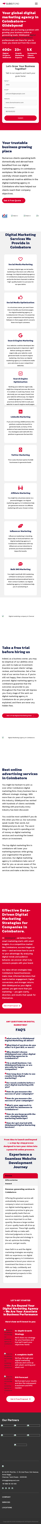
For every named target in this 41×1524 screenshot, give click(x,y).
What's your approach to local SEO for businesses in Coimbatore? (18, 1107)
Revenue (8, 1176)
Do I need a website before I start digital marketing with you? (20, 1084)
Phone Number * (9, 108)
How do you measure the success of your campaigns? (19, 1092)
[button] (20, 1039)
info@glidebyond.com (10, 1480)
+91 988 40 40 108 (9, 1483)
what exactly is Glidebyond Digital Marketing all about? (19, 1039)
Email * (6, 90)
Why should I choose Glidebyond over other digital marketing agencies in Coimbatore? (20, 1055)
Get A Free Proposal (11, 1006)
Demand (8, 1184)
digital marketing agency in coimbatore (19, 36)
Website (7, 99)
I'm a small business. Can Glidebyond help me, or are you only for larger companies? (18, 1066)
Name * (6, 81)
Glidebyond (10, 938)
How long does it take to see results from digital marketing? (20, 1076)
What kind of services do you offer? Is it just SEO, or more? (20, 1046)
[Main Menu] (36, 3)
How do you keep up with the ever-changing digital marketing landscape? (20, 1116)
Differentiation (11, 1180)
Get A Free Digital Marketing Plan (19, 715)
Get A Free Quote (12, 200)
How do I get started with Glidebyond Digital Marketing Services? (20, 1125)
